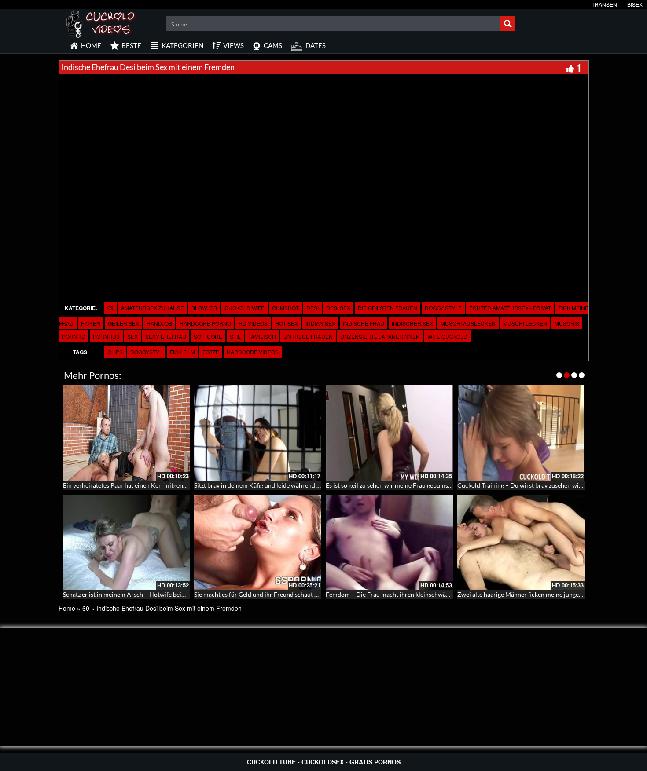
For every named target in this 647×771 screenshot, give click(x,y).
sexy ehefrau (165, 336)
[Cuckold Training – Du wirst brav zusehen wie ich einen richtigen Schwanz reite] (521, 433)
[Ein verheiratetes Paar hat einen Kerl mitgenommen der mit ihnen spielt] (126, 433)
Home (67, 608)
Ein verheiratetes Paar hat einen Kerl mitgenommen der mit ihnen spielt (160, 485)
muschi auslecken (468, 323)
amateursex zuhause (152, 308)
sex (132, 336)
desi (312, 308)
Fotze (210, 352)
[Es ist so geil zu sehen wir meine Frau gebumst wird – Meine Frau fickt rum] (389, 433)
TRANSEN (604, 4)
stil (235, 336)
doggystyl (146, 352)
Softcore (208, 336)
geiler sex (123, 323)
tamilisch (262, 336)
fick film (182, 352)
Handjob (159, 323)
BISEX (635, 4)
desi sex (338, 308)
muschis (567, 323)
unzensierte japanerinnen (380, 336)
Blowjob (204, 308)
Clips (115, 352)
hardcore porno (205, 323)
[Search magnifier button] (507, 23)
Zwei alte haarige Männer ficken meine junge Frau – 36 (531, 594)
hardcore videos (253, 352)
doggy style (443, 308)
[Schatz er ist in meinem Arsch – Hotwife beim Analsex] (126, 542)
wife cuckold (447, 336)
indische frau (363, 323)
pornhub (106, 336)
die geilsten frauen (387, 308)
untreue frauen (308, 336)
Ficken (90, 323)
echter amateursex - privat (510, 308)
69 (110, 308)
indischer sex (412, 323)
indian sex (320, 323)
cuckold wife (244, 308)
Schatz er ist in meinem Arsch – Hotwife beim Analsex (136, 594)
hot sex (286, 323)
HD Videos (253, 323)
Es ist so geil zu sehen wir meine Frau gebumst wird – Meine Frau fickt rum (427, 485)
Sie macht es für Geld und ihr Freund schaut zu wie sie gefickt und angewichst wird (306, 594)
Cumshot (285, 308)
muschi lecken (525, 323)
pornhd (73, 336)
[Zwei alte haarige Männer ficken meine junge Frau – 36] (521, 542)
